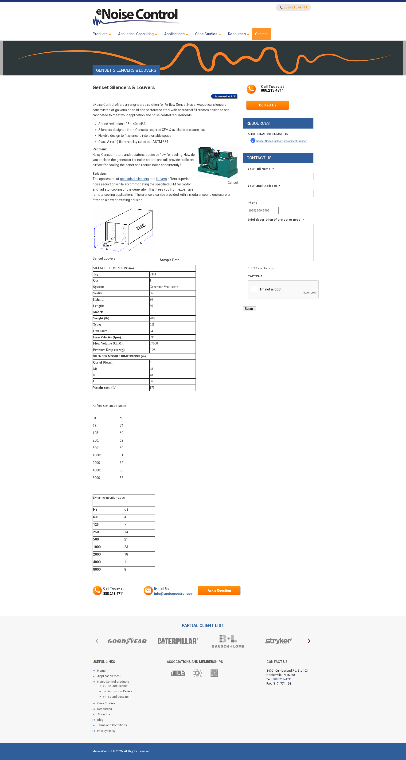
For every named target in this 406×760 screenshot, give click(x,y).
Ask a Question (219, 590)
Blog (100, 719)
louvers (161, 179)
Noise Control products (113, 681)
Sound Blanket (118, 686)
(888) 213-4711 (282, 679)
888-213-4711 (296, 7)
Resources (104, 709)
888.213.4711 (113, 593)
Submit (249, 308)
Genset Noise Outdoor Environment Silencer (281, 141)
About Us (103, 714)
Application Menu (109, 676)
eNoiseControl (137, 17)
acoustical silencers (134, 179)
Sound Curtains (118, 696)
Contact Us (267, 105)
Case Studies (106, 703)
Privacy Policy (106, 731)
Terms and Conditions (112, 725)
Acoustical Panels (120, 691)
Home (101, 670)
